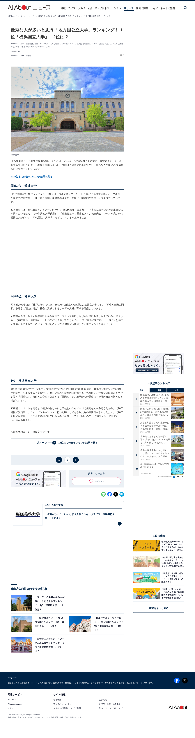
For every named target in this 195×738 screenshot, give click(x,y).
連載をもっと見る (158, 608)
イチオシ (12, 708)
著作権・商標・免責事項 (110, 704)
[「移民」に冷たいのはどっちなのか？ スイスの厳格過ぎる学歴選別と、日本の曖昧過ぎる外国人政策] (172, 593)
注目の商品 (142, 8)
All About (12, 700)
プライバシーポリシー (63, 704)
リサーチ (129, 8)
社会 (90, 8)
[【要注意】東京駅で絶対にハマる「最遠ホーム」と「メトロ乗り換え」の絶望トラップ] (172, 577)
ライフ (71, 8)
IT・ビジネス (102, 8)
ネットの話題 (167, 8)
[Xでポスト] (115, 494)
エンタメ (116, 8)
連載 (63, 8)
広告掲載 (103, 700)
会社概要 (57, 700)
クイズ (154, 8)
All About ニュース (15, 16)
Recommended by (165, 477)
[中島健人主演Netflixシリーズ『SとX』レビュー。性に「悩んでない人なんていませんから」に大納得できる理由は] (172, 545)
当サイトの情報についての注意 (67, 708)
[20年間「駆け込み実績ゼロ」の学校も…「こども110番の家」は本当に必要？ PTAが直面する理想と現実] (172, 561)
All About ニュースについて (111, 708)
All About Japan (14, 704)
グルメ (81, 8)
